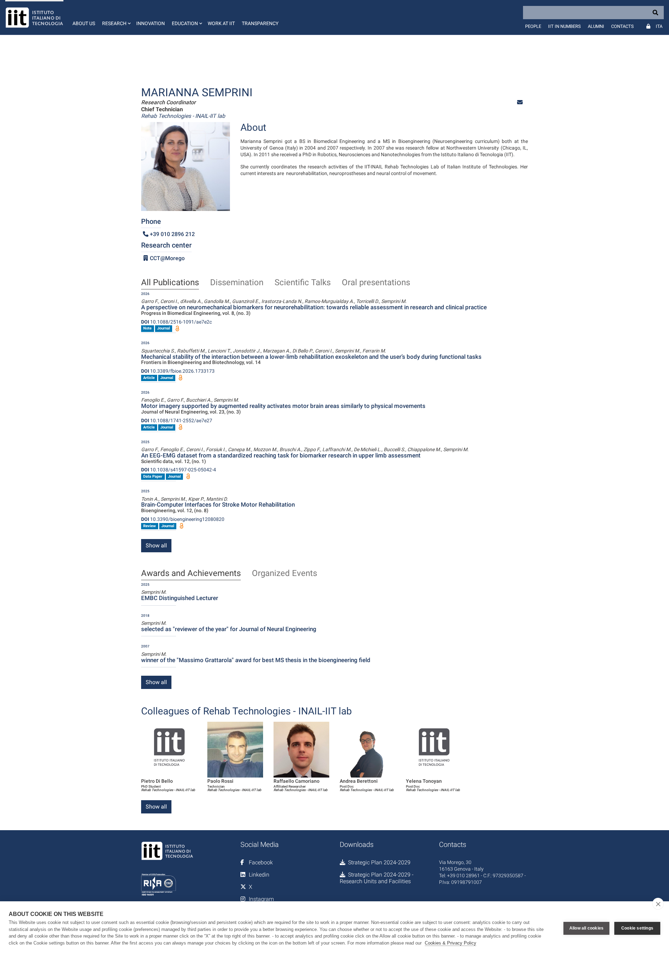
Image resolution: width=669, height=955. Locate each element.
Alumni (596, 26)
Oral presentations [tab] (376, 282)
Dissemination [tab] (236, 282)
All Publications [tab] (170, 282)
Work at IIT (221, 23)
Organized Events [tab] (284, 573)
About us (83, 23)
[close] (658, 904)
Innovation (150, 23)
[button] (116, 17)
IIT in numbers (564, 26)
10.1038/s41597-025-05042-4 (178, 469)
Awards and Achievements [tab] (191, 573)
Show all (156, 545)
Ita (659, 26)
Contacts (622, 26)
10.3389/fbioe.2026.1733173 (178, 371)
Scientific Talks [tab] (303, 282)
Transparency (260, 23)
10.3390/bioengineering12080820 (182, 519)
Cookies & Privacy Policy (450, 943)
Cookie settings (637, 928)
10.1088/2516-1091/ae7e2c (176, 322)
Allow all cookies (586, 928)
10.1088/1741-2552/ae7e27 (176, 420)
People (533, 26)
